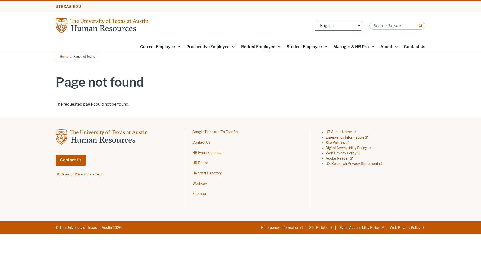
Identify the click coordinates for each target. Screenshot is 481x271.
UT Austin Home (339, 132)
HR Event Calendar (207, 153)
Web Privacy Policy (341, 153)
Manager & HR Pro (351, 46)
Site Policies (335, 143)
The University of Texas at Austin (85, 228)
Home (64, 56)
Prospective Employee (207, 46)
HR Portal (200, 163)
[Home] (116, 25)
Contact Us (414, 46)
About (386, 46)
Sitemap (199, 194)
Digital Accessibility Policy (346, 148)
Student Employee (304, 46)
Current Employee (157, 46)
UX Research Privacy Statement (352, 164)
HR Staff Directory (207, 173)
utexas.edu (68, 7)
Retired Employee (258, 46)
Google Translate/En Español (215, 132)
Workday (199, 183)
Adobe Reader (337, 158)
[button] (179, 46)
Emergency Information (345, 137)
